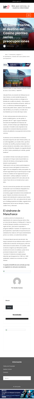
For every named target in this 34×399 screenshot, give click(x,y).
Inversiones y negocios (9, 21)
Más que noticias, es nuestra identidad (21, 7)
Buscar (8, 300)
